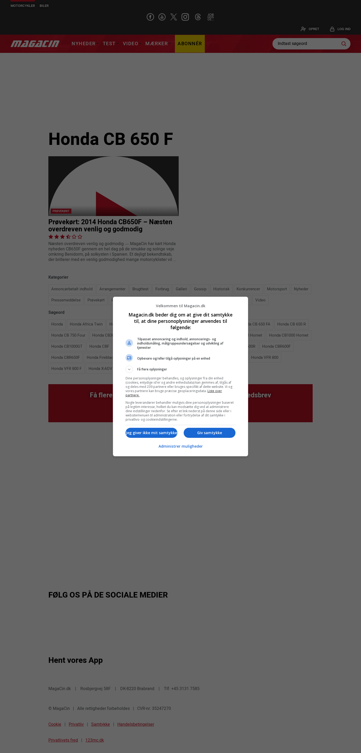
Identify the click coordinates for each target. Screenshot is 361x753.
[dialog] (180, 376)
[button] (180, 369)
